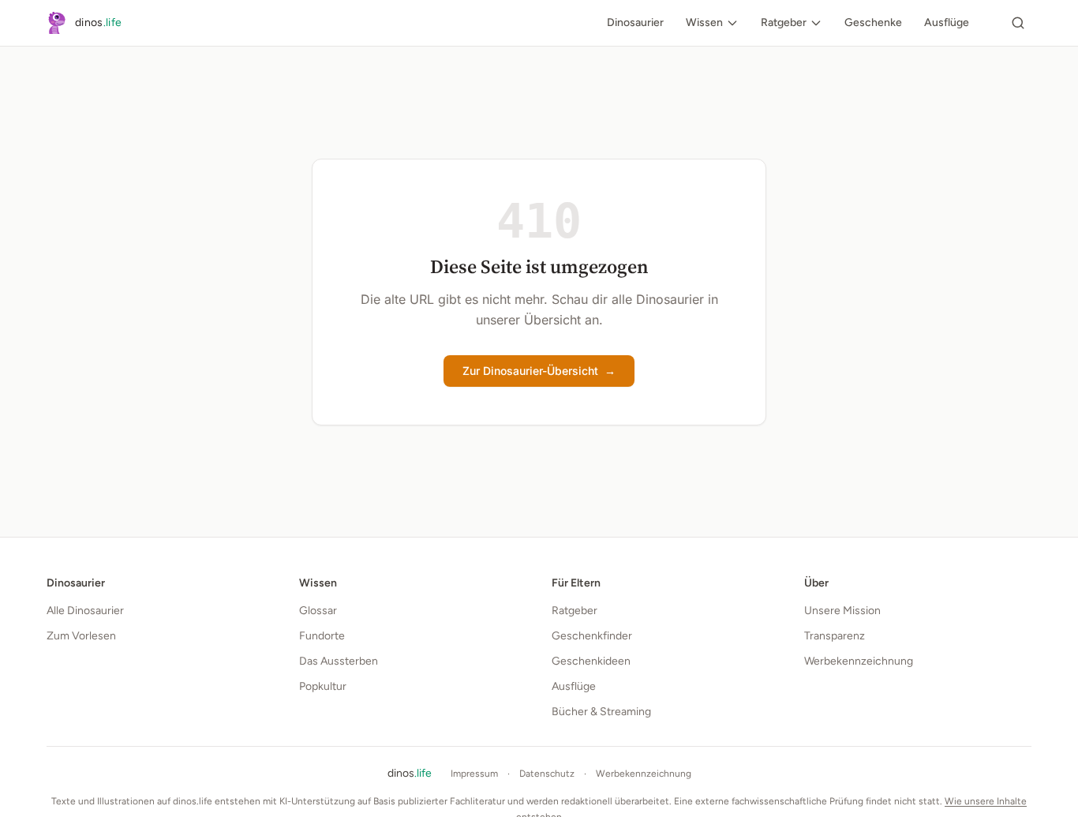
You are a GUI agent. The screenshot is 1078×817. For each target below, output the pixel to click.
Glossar (318, 610)
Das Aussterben (338, 661)
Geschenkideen (591, 661)
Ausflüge (946, 22)
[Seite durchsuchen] (1018, 22)
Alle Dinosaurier (85, 610)
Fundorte (322, 636)
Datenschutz (547, 773)
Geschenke (873, 22)
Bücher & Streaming (601, 711)
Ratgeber (784, 22)
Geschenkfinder (592, 636)
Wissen (704, 22)
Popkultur (322, 686)
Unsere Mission (842, 610)
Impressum (474, 773)
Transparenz (834, 636)
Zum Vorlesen (81, 636)
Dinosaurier (635, 22)
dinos (409, 773)
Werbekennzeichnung (858, 661)
